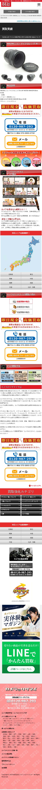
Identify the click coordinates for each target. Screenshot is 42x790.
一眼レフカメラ (6, 501)
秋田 (24, 734)
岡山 (4, 745)
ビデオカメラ (5, 509)
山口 (13, 745)
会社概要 (4, 768)
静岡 (37, 738)
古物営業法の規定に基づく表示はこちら (29, 21)
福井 (18, 738)
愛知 (4, 740)
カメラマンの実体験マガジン (10, 757)
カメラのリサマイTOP (6, 15)
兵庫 (27, 740)
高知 (24, 742)
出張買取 (21, 301)
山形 (29, 734)
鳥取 (29, 742)
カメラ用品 (25, 514)
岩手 (15, 734)
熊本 (32, 745)
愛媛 (19, 742)
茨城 (4, 736)
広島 (9, 745)
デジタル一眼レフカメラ (8, 497)
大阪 (23, 740)
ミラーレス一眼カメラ (29, 497)
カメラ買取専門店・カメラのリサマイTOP (14, 713)
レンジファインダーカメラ (30, 501)
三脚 (2, 514)
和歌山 (5, 742)
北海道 (5, 734)
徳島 (10, 742)
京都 (18, 740)
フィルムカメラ (6, 505)
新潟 (4, 738)
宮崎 (4, 747)
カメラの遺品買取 (7, 754)
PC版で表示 (11, 11)
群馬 (13, 736)
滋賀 (13, 740)
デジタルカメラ (27, 505)
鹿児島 (10, 747)
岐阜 (32, 738)
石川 (13, 738)
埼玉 (18, 736)
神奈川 (33, 736)
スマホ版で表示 (30, 11)
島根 (33, 742)
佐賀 (23, 745)
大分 (37, 745)
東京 (27, 736)
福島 (33, 734)
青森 (10, 734)
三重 (9, 740)
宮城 (19, 734)
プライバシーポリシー (8, 764)
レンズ (24, 509)
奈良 (32, 740)
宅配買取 (21, 312)
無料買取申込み (6, 761)
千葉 (23, 736)
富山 (9, 738)
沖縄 (15, 747)
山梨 (23, 738)
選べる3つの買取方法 (8, 728)
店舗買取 (21, 306)
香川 (15, 742)
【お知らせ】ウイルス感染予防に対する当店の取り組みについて (21, 37)
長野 (27, 738)
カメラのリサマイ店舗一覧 (10, 750)
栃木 (9, 736)
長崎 (27, 745)
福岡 (18, 745)
